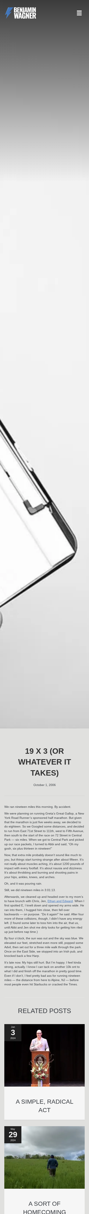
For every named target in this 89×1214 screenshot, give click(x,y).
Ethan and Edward (60, 901)
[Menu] (79, 13)
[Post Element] (44, 1072)
